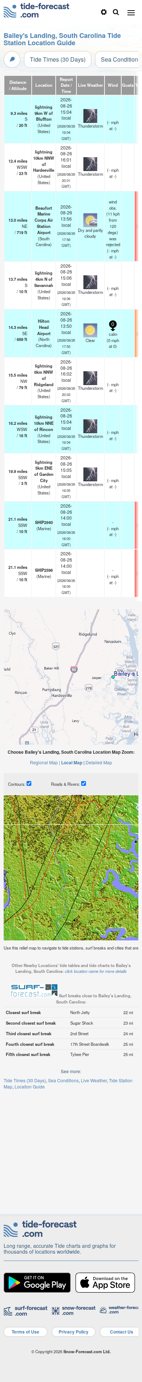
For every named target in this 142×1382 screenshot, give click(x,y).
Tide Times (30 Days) (58, 59)
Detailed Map (99, 762)
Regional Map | (45, 762)
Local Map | (72, 762)
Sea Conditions (63, 1080)
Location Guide (30, 1086)
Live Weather (94, 1080)
